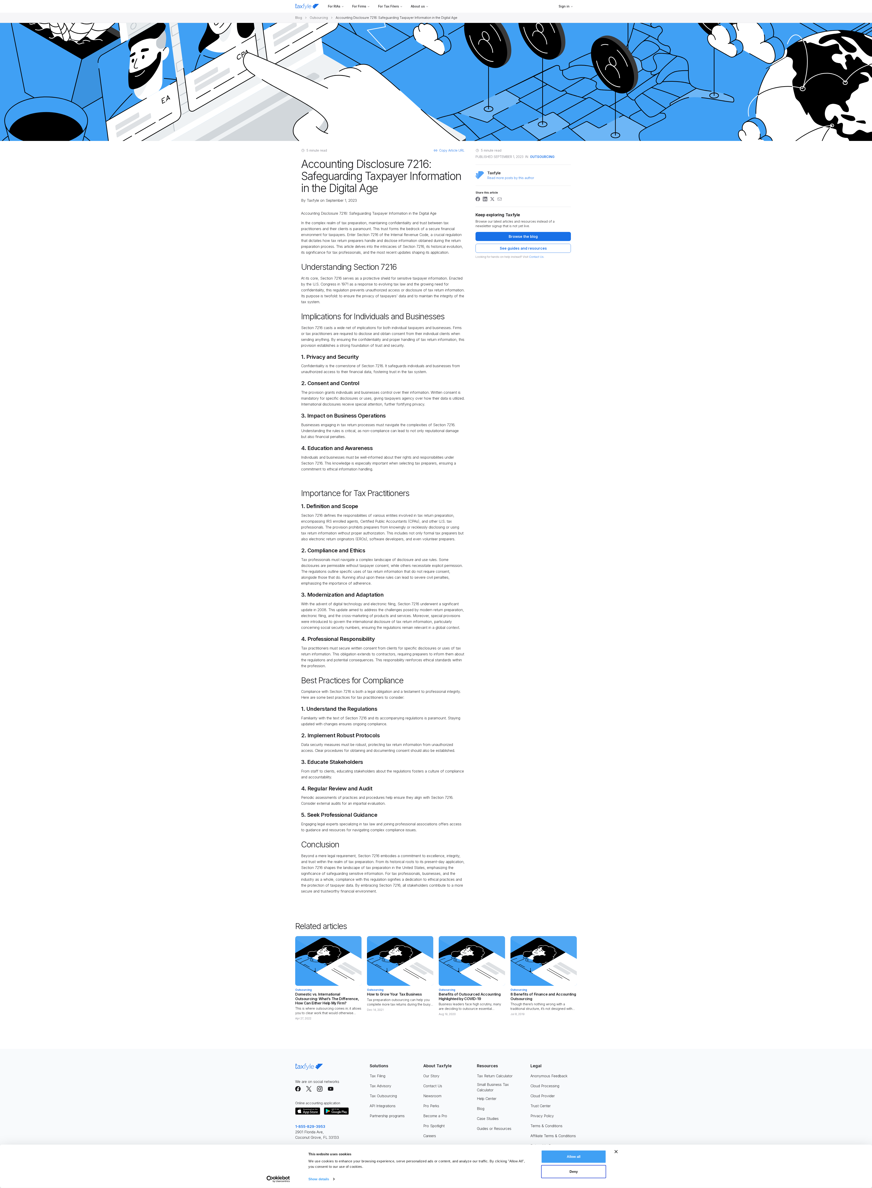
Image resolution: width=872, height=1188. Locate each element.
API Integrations (383, 1106)
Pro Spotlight (434, 1126)
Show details (318, 1179)
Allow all (574, 1156)
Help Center (486, 1098)
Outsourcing (319, 18)
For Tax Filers (388, 6)
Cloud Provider (542, 1096)
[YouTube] (330, 1089)
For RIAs (334, 6)
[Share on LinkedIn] (485, 199)
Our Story (431, 1076)
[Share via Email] (499, 199)
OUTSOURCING (542, 157)
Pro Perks (431, 1106)
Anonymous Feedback (548, 1076)
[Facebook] (298, 1089)
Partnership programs (387, 1116)
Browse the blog (523, 236)
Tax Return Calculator (495, 1076)
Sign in (564, 6)
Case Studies (488, 1118)
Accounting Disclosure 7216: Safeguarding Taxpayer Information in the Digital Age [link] (396, 18)
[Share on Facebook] (478, 199)
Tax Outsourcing (383, 1096)
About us (418, 6)
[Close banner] (616, 1151)
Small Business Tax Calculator (493, 1087)
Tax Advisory (380, 1086)
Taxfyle (313, 200)
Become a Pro (435, 1116)
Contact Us (536, 256)
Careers (429, 1136)
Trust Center (540, 1106)
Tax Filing (377, 1076)
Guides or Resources (494, 1128)
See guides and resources (523, 248)
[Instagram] (319, 1089)
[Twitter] (309, 1089)
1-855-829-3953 (310, 1126)
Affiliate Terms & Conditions (553, 1136)
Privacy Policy (542, 1116)
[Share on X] (492, 199)
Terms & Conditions (546, 1126)
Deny (574, 1171)
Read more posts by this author (510, 178)
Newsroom (432, 1096)
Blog (298, 18)
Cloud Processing (544, 1086)
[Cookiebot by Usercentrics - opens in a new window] (278, 1179)
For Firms (359, 6)
